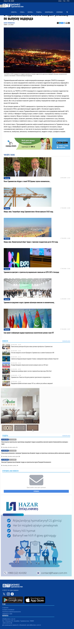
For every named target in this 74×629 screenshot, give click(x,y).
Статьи (22, 12)
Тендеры (5, 435)
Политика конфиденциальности (11, 611)
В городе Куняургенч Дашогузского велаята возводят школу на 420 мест (29, 365)
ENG (59, 1)
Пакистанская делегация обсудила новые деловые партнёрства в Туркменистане (32, 346)
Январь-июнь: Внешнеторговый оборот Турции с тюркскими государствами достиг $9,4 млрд (31, 242)
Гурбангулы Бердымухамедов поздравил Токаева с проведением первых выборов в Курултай (34, 359)
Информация (48, 12)
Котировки (59, 12)
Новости (5, 341)
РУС (68, 1)
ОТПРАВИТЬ (36, 491)
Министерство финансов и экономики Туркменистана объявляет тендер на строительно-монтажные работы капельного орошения (35, 453)
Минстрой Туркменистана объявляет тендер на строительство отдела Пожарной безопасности (26, 462)
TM (64, 1)
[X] (58, 23)
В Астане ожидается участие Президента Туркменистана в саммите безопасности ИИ (32, 353)
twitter (4, 594)
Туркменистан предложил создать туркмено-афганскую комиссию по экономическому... (29, 302)
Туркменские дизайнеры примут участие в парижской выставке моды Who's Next (31, 371)
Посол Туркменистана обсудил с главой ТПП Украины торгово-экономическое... (27, 181)
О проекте (5, 607)
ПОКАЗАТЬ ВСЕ (66, 341)
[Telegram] (64, 23)
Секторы (30, 12)
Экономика (7, 178)
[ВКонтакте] (62, 23)
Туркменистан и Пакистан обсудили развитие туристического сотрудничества (30, 377)
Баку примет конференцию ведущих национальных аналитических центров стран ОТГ (29, 333)
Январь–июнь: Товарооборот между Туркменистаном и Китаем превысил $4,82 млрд (28, 212)
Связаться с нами (7, 613)
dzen (12, 594)
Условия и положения (8, 609)
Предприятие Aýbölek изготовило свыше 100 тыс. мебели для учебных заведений (32, 383)
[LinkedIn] (60, 23)
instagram (8, 594)
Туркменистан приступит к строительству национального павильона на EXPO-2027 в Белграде (31, 272)
